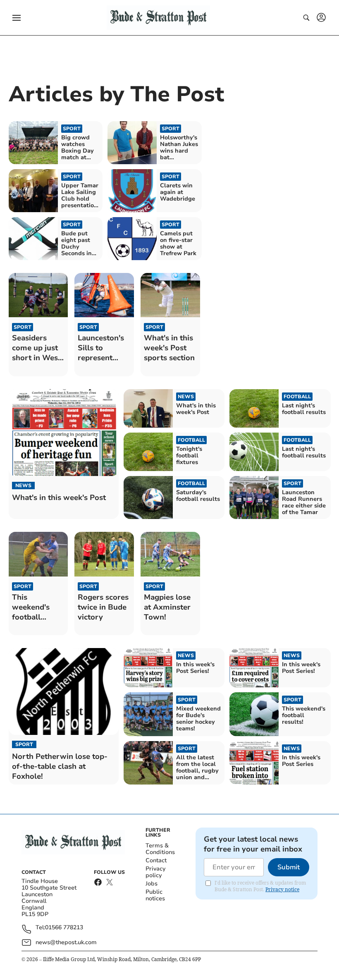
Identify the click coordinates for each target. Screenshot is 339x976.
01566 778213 (64, 927)
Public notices (155, 895)
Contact (156, 860)
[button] (16, 18)
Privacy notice (282, 889)
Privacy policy (155, 872)
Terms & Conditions (160, 849)
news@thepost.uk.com (66, 942)
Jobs (152, 883)
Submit (288, 867)
